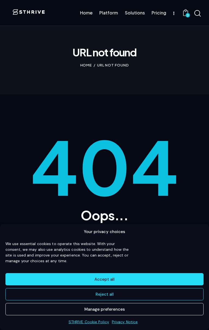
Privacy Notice (125, 321)
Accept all (104, 279)
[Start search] (197, 13)
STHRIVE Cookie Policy (89, 321)
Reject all (105, 294)
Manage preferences (104, 309)
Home (86, 65)
